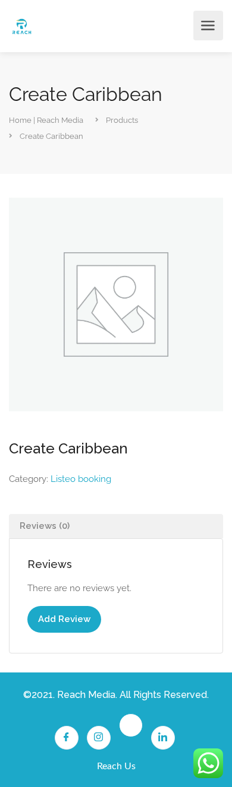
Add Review (64, 619)
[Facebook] (67, 738)
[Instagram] (99, 738)
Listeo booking (81, 479)
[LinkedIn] (163, 738)
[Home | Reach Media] (22, 25)
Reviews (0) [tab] (45, 526)
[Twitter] (131, 725)
